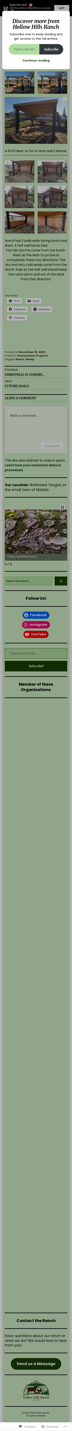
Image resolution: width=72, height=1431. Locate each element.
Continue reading (36, 60)
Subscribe (51, 49)
